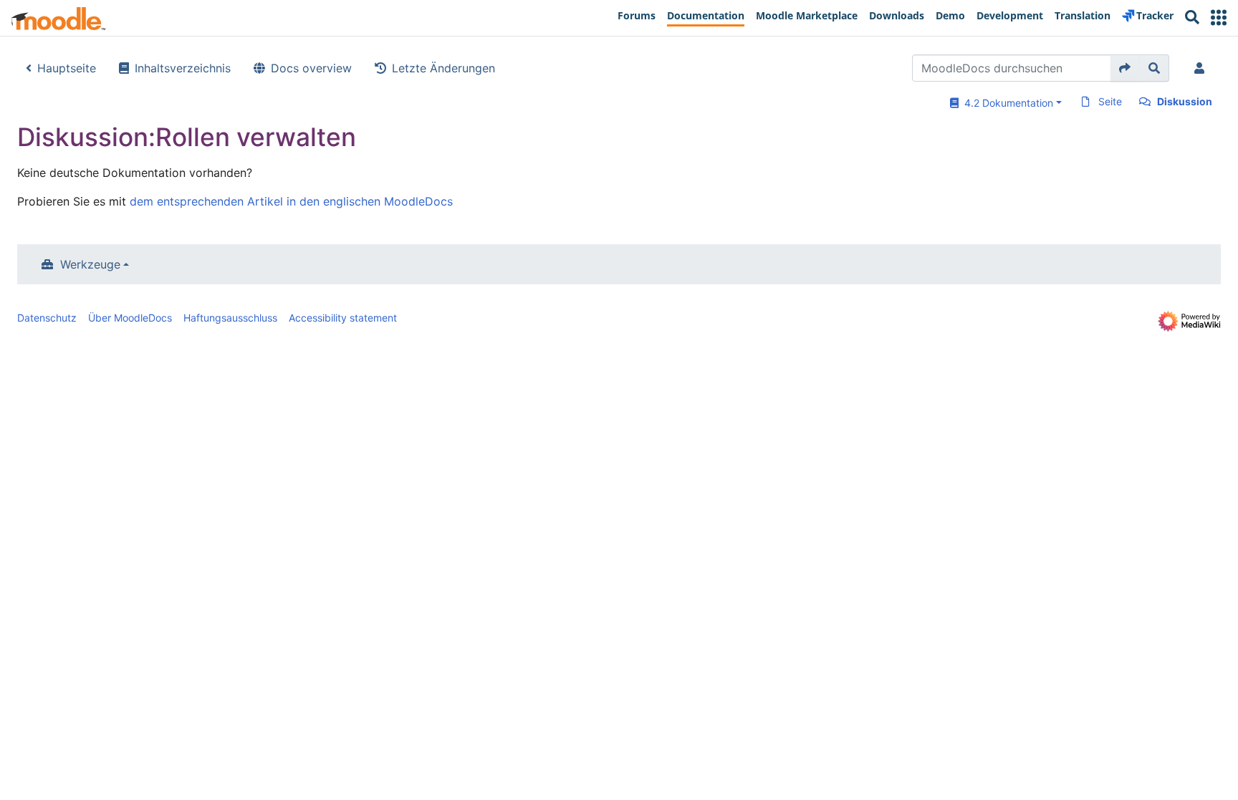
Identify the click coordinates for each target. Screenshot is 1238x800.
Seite (1110, 101)
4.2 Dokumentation (1006, 103)
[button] (1218, 18)
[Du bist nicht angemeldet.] (1202, 68)
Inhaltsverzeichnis (183, 68)
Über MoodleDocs (130, 318)
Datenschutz (47, 318)
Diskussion (1184, 101)
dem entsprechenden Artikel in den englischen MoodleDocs (291, 201)
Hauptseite (66, 68)
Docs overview (311, 68)
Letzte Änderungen (443, 68)
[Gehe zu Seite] (1125, 68)
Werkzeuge (90, 264)
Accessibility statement (343, 318)
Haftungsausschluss (230, 318)
